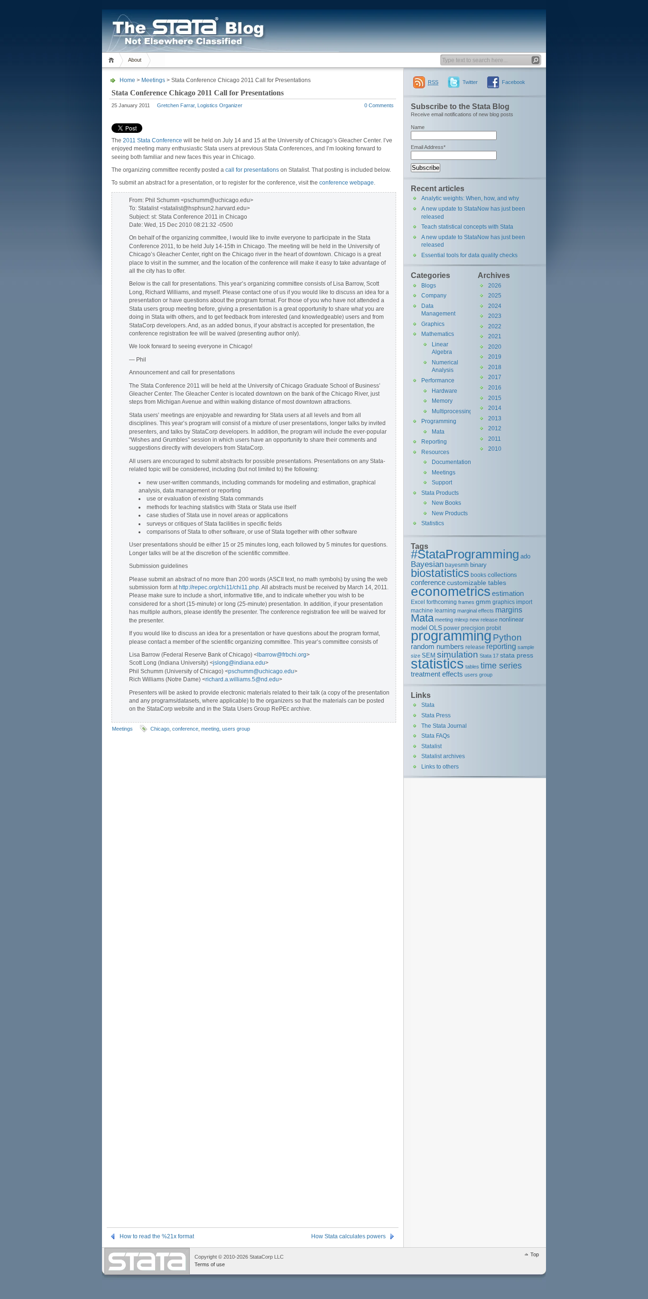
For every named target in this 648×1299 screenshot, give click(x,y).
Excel (418, 602)
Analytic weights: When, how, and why (470, 198)
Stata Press (436, 715)
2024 (494, 306)
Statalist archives (443, 756)
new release (484, 619)
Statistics (432, 523)
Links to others (440, 766)
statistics (437, 663)
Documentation (451, 462)
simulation (457, 654)
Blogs (428, 285)
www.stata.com (147, 1261)
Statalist (431, 746)
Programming (438, 421)
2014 (494, 408)
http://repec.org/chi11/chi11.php (219, 587)
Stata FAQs (435, 736)
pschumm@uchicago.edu (261, 671)
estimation (508, 593)
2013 (494, 418)
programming (451, 635)
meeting (210, 729)
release (475, 647)
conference (185, 729)
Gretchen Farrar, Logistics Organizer (199, 105)
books (478, 575)
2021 (494, 336)
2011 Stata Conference (152, 140)
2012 (494, 428)
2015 (494, 398)
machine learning (433, 610)
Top (534, 1254)
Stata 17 (489, 656)
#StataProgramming (465, 554)
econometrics (451, 591)
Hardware (444, 391)
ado (525, 556)
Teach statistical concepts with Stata (467, 226)
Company (433, 295)
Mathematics (437, 334)
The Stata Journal (444, 726)
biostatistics (440, 572)
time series (501, 665)
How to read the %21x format (157, 1236)
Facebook (513, 82)
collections (502, 574)
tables (472, 666)
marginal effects (475, 610)
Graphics (432, 324)
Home (112, 60)
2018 (494, 367)
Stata (428, 705)
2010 (494, 448)
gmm (483, 601)
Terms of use (209, 1264)
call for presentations (252, 170)
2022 (494, 326)
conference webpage (346, 182)
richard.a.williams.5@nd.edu (242, 679)
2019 (494, 356)
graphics (503, 602)
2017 (494, 377)
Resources (435, 452)
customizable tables (476, 582)
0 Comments (379, 105)
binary (478, 564)
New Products (450, 513)
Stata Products (440, 493)
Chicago (159, 729)
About (134, 60)
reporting (501, 646)
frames (466, 602)
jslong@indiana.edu (239, 662)
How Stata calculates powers (348, 1236)
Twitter (470, 82)
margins (508, 610)
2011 (494, 439)
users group (236, 729)
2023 (494, 316)
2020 (494, 346)
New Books (446, 503)
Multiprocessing (452, 411)
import (524, 602)
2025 (494, 295)
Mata (438, 431)
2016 (494, 387)
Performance (437, 380)
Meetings (153, 80)
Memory (442, 401)
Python (507, 637)
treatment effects (437, 674)
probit (493, 628)
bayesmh (457, 565)
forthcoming (441, 602)
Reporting (434, 441)
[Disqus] (252, 858)
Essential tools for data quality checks (469, 255)
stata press (516, 655)
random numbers (437, 646)
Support (442, 482)
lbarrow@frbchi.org (281, 654)
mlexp (461, 619)
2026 (494, 285)
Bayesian (427, 564)
